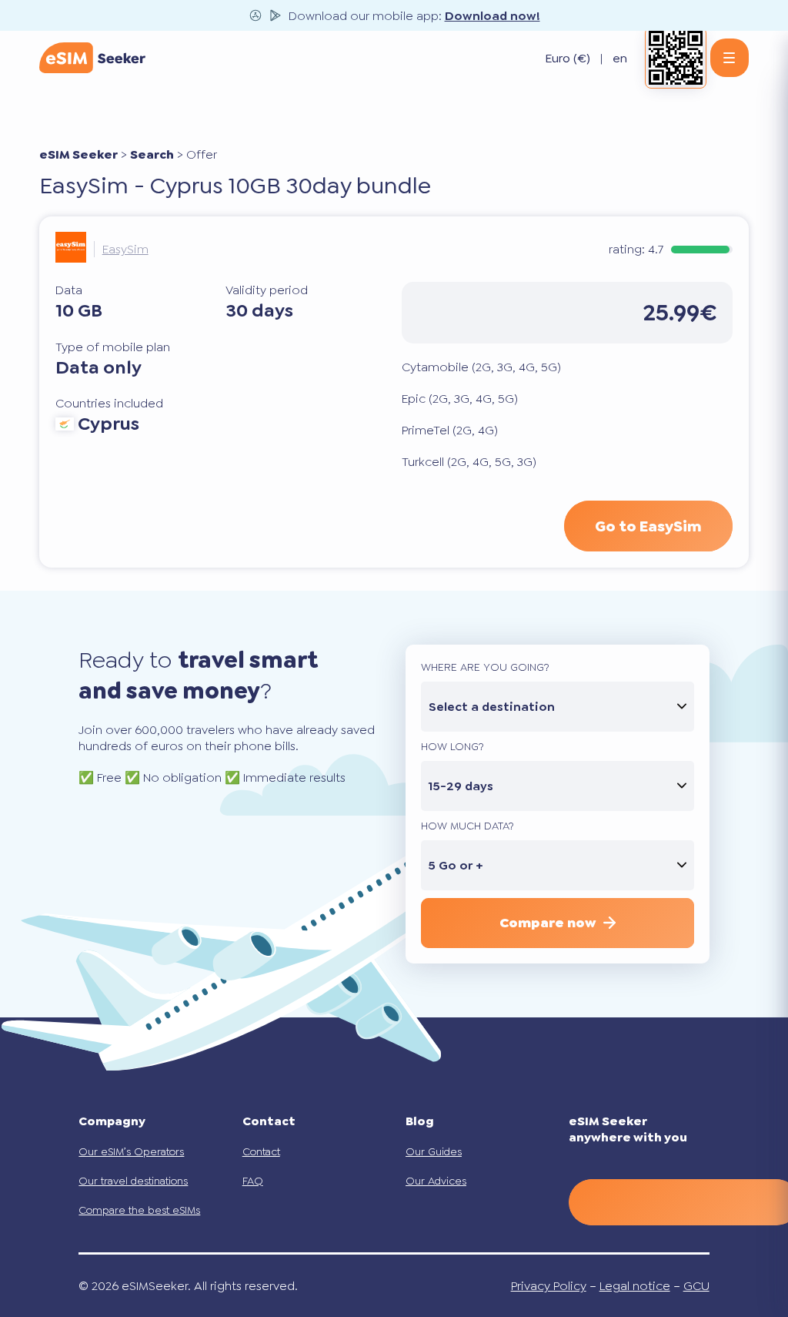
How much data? (467, 826)
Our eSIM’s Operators (131, 1151)
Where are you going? (485, 667)
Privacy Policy (548, 1286)
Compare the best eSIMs (139, 1210)
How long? (452, 746)
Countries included (109, 403)
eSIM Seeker (78, 154)
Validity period (266, 290)
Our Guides (434, 1151)
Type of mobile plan (112, 347)
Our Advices (436, 1181)
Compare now (547, 922)
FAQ (252, 1181)
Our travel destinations (133, 1181)
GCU (696, 1286)
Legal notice (634, 1286)
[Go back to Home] (92, 57)
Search (152, 154)
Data (68, 290)
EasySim (125, 249)
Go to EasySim (648, 526)
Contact (261, 1151)
